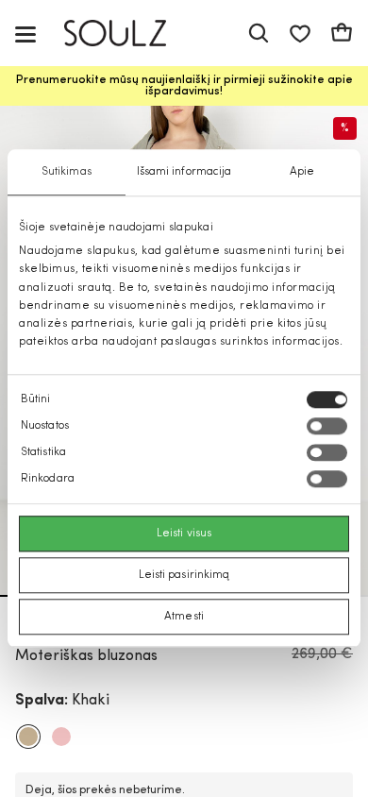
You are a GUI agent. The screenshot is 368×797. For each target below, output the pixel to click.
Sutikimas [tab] (67, 172)
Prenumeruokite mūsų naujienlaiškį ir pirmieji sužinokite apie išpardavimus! (184, 86)
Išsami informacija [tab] (184, 172)
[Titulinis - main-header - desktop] (128, 33)
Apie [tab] (302, 172)
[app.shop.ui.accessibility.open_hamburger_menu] (25, 33)
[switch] (327, 426)
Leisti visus (184, 534)
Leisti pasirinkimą (184, 576)
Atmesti (184, 617)
